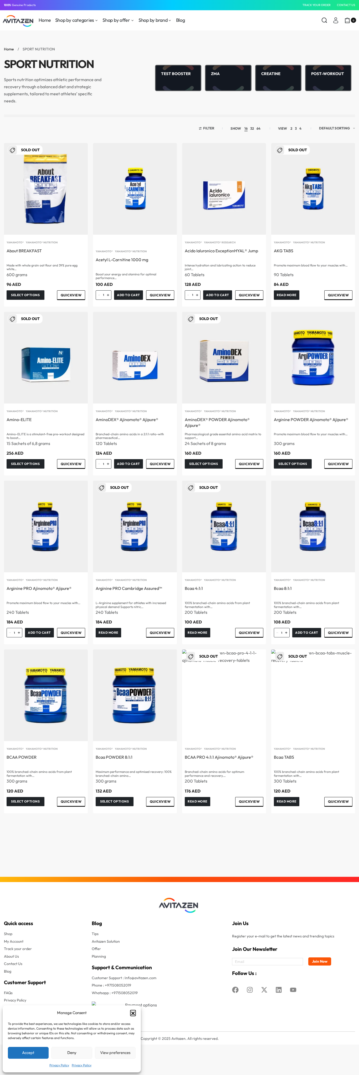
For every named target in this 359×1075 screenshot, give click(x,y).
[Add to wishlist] (75, 155)
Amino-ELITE (19, 419)
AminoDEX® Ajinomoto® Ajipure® (127, 419)
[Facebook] (235, 989)
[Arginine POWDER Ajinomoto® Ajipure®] (313, 357)
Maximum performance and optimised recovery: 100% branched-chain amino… (134, 773)
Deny (71, 1052)
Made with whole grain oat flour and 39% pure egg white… (42, 267)
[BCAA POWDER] (46, 695)
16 (246, 128)
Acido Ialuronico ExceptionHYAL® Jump (221, 250)
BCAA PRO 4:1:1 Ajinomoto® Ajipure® (219, 757)
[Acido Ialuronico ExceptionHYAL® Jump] (224, 189)
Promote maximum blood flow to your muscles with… (311, 265)
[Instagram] (249, 989)
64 (258, 128)
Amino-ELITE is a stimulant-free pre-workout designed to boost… (45, 436)
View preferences (115, 1052)
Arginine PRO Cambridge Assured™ (129, 588)
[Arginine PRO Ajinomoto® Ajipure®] (46, 526)
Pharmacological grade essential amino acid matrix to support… (223, 436)
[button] (133, 1012)
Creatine (270, 73)
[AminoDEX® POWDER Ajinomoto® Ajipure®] (224, 357)
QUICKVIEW (71, 295)
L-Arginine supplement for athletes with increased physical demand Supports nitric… (131, 605)
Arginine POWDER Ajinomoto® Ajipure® (311, 419)
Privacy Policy (59, 1065)
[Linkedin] (278, 989)
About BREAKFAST (24, 250)
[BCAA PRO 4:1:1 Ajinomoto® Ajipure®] (224, 695)
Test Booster (176, 73)
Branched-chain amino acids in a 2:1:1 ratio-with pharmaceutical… (130, 436)
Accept (28, 1052)
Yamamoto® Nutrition (42, 242)
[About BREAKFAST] (46, 189)
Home (9, 49)
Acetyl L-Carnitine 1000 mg (122, 259)
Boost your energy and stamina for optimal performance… (126, 276)
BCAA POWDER (22, 757)
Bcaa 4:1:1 (194, 588)
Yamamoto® (15, 242)
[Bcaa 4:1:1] (224, 526)
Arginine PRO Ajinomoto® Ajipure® (39, 588)
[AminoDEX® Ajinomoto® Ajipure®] (135, 357)
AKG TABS (283, 250)
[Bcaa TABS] (313, 695)
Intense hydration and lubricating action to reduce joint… (220, 267)
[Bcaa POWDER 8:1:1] (135, 695)
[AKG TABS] (313, 189)
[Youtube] (293, 989)
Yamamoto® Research (219, 242)
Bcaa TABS (284, 757)
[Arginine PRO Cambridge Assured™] (135, 526)
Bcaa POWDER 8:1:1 (114, 757)
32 (252, 128)
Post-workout (327, 73)
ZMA (215, 73)
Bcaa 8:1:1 (283, 588)
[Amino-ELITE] (46, 357)
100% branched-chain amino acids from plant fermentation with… (217, 605)
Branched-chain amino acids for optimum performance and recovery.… (214, 773)
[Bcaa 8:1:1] (313, 526)
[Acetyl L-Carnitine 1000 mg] (135, 189)
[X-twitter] (264, 989)
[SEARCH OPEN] (324, 20)
